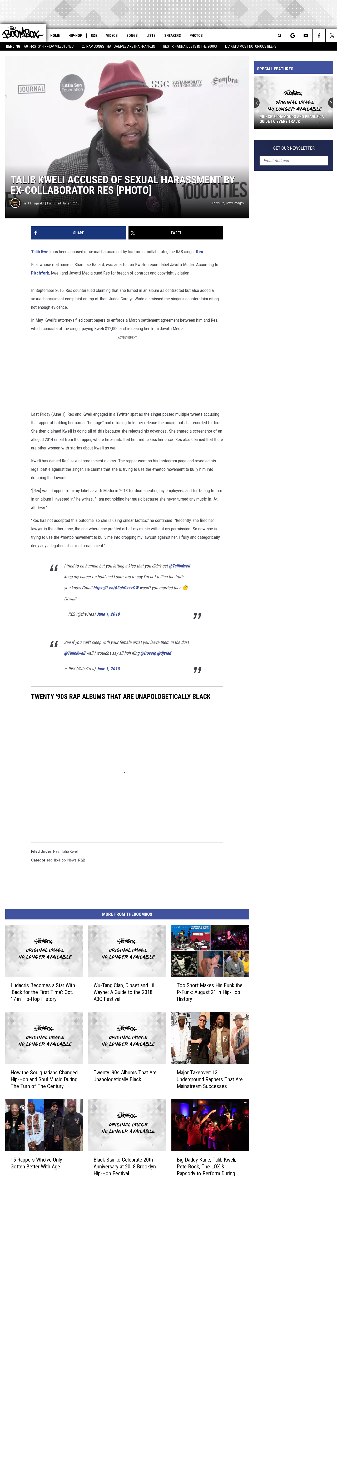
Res (199, 251)
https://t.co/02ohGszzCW (115, 587)
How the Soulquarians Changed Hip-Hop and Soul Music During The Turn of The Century (44, 1079)
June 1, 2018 (108, 614)
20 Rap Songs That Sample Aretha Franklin (118, 46)
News (72, 860)
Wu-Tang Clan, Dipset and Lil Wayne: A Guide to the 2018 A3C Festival (123, 992)
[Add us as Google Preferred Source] (292, 35)
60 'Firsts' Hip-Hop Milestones (49, 46)
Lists (151, 35)
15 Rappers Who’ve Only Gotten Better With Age (36, 1162)
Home (55, 35)
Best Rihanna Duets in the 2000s (190, 46)
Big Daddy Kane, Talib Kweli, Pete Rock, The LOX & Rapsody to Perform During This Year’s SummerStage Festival (206, 1166)
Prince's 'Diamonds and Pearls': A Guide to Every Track (292, 119)
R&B (94, 35)
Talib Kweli (41, 251)
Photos (196, 35)
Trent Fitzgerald (33, 203)
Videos (112, 35)
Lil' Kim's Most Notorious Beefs (250, 46)
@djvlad (164, 653)
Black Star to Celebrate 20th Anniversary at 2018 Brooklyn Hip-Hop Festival (124, 1166)
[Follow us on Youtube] (305, 35)
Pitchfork (40, 273)
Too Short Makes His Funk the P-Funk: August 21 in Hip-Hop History (209, 992)
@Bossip (148, 653)
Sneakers (172, 35)
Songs (132, 35)
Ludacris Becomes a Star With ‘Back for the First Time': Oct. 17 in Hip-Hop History (43, 992)
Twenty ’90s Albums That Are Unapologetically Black (125, 1075)
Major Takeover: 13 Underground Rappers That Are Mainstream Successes (210, 1079)
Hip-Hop (75, 35)
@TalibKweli (179, 566)
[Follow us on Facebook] (319, 35)
